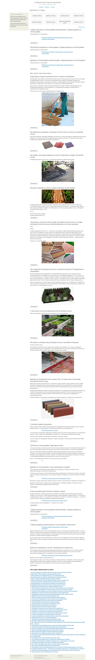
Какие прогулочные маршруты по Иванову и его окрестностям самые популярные (18, 25)
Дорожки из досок (51, 22)
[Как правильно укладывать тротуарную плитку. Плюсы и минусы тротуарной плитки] (58, 145)
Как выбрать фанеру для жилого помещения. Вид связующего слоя (48, 620)
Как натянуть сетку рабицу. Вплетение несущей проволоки (46, 645)
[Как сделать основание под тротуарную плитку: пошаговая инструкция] (58, 362)
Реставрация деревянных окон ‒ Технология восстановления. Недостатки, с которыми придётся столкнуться (58, 648)
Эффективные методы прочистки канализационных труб (45, 595)
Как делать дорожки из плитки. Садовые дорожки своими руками (52, 188)
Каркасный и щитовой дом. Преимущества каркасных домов (46, 619)
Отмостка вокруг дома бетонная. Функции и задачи (47, 491)
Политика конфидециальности (39, 657)
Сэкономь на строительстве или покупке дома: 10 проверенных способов (49, 613)
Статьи (52, 7)
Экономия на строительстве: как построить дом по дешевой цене (47, 608)
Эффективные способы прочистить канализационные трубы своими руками (50, 592)
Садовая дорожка (65, 15)
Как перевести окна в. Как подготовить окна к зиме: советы (46, 637)
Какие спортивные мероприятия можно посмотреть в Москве (45, 578)
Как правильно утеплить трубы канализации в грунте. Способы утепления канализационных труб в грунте (57, 647)
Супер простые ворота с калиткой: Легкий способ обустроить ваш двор (48, 581)
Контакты (35, 655)
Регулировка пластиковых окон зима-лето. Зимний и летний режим (48, 642)
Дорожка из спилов (78, 15)
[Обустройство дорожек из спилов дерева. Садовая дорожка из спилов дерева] (58, 52)
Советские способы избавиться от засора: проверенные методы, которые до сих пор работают (54, 591)
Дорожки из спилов (50, 15)
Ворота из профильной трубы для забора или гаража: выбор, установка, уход (49, 580)
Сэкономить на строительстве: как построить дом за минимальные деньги (49, 609)
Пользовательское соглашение (43, 655)
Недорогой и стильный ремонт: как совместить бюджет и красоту (47, 586)
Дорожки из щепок (78, 22)
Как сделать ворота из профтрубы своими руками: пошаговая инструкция (48, 577)
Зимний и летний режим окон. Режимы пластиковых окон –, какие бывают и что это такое (53, 641)
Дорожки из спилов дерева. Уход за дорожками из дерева (50, 467)
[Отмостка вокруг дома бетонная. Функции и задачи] (58, 500)
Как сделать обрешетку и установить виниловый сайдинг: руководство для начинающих (53, 628)
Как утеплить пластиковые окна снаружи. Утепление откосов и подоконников (50, 644)
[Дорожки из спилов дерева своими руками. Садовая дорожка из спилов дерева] (58, 65)
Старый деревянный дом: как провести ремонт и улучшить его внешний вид (50, 616)
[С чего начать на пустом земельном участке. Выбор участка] (58, 325)
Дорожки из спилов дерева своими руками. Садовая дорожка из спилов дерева (57, 60)
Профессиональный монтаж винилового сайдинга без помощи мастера (49, 627)
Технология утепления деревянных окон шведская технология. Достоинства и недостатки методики (56, 650)
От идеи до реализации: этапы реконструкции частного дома (46, 614)
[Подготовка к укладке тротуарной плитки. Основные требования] (58, 109)
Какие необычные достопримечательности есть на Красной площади (47, 575)
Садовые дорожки (37, 15)
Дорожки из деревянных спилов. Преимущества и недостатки (51, 548)
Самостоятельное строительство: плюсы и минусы (44, 606)
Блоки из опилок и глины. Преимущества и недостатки (45, 651)
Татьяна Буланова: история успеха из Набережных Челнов (46, 603)
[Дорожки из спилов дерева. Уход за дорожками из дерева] (58, 478)
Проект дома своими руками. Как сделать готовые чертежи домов (47, 630)
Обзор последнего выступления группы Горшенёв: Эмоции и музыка (48, 597)
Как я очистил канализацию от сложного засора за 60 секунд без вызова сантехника (52, 589)
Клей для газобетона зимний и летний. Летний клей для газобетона (48, 631)
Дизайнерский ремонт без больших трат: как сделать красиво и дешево (48, 585)
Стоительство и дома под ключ (47, 2)
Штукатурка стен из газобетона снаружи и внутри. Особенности (47, 633)
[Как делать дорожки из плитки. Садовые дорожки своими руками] (58, 196)
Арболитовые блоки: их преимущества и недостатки (44, 605)
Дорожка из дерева (37, 22)
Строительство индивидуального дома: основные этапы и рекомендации (49, 599)
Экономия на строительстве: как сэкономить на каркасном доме (47, 611)
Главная (41, 7)
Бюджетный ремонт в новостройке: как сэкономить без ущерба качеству (48, 583)
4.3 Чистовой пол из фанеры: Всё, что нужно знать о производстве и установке (51, 639)
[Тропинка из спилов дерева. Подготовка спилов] (58, 460)
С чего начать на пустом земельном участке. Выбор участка (50, 311)
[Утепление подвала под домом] (58, 430)
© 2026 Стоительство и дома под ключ (17, 655)
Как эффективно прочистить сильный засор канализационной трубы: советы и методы (52, 594)
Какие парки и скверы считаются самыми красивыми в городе (46, 574)
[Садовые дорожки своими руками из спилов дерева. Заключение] (58, 527)
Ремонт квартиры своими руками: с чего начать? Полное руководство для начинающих (53, 588)
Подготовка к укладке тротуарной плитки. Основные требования (52, 76)
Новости (47, 7)
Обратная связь (60, 655)
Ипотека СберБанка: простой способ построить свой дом (45, 602)
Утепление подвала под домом (41, 424)
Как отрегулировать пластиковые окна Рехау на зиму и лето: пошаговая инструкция (51, 572)
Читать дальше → (34, 42)
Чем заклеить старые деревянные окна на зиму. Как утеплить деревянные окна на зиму (53, 625)
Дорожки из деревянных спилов (64, 22)
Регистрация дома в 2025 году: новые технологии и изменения (47, 600)
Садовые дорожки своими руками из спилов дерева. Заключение (52, 525)
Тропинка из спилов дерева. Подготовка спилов (46, 445)
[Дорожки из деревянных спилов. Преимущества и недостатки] (58, 555)
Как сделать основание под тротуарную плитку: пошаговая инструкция (54, 342)
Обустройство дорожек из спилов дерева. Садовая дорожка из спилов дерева (57, 47)
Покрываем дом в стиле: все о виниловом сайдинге (44, 617)
